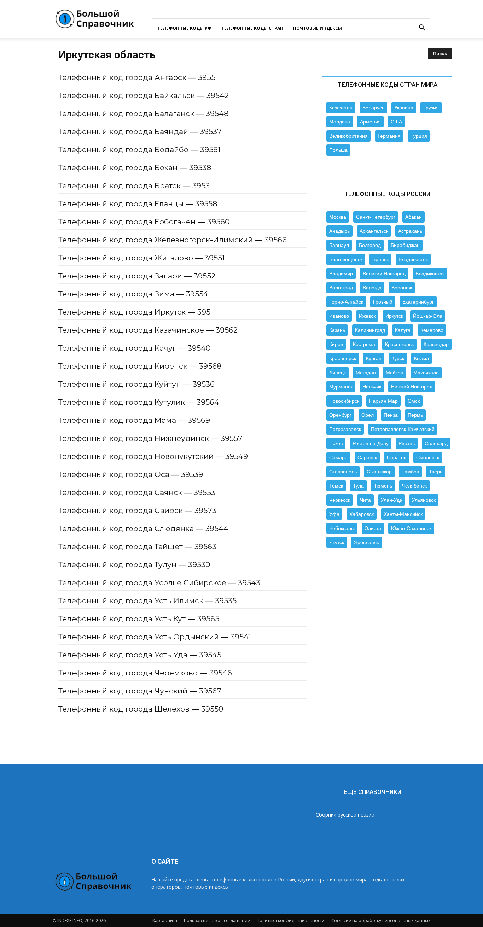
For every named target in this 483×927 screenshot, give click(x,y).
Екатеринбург (418, 302)
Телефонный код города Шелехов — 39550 (140, 708)
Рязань (406, 443)
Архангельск (374, 231)
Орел (367, 415)
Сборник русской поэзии (345, 814)
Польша (338, 150)
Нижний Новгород (411, 387)
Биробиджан (405, 245)
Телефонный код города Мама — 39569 (134, 420)
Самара (338, 457)
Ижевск (367, 316)
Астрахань (410, 231)
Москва (337, 217)
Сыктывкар (379, 471)
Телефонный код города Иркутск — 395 (134, 311)
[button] (421, 28)
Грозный (382, 302)
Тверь (435, 471)
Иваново (339, 316)
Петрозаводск (345, 429)
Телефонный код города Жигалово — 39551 (141, 257)
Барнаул (339, 245)
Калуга (403, 330)
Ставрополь (343, 471)
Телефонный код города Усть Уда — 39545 (139, 654)
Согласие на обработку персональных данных (380, 920)
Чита (365, 500)
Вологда (372, 287)
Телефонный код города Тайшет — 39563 (137, 546)
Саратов (396, 457)
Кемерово (431, 330)
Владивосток (413, 259)
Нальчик (371, 387)
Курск (397, 358)
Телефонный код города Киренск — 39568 (140, 366)
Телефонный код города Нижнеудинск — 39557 (150, 438)
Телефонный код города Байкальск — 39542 (143, 95)
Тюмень (383, 486)
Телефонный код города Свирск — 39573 (137, 510)
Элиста (373, 528)
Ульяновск (424, 500)
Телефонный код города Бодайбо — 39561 (139, 149)
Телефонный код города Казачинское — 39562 (148, 330)
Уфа (334, 514)
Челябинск (414, 486)
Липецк (337, 372)
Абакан (413, 217)
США (396, 122)
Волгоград (341, 287)
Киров (336, 344)
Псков (336, 443)
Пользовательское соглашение (217, 920)
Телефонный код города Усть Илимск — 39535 (147, 600)
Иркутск (394, 316)
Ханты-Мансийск (403, 514)
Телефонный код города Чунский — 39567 (139, 690)
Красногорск (399, 344)
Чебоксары (342, 528)
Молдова (339, 122)
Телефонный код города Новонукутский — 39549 (153, 456)
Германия (389, 136)
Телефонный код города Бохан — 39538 (134, 167)
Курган (374, 358)
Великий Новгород (384, 273)
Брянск (380, 259)
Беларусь (373, 107)
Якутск (336, 542)
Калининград (370, 330)
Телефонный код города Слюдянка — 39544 (143, 528)
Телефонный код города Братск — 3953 (134, 185)
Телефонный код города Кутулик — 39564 (138, 402)
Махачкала (426, 372)
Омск (414, 401)
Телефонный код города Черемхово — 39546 (145, 672)
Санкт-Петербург (375, 217)
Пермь (415, 415)
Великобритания (348, 136)
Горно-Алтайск (346, 302)
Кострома (364, 344)
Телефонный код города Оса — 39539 (130, 474)
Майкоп (394, 372)
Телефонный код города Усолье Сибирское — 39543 (159, 582)
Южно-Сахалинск (411, 528)
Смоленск (427, 457)
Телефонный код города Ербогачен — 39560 (144, 221)
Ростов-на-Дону (371, 443)
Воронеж (401, 287)
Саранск (367, 457)
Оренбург (340, 415)
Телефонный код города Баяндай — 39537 (140, 131)
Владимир (341, 273)
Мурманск (341, 387)
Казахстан (341, 107)
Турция (419, 136)
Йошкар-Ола (427, 316)
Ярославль (366, 542)
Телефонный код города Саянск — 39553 (136, 492)
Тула (358, 486)
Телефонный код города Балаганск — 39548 (143, 113)
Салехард (436, 443)
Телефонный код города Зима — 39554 (133, 293)
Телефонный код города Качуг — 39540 (134, 348)
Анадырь (339, 231)
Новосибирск (344, 401)
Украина (403, 107)
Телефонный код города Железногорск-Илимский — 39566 (172, 239)
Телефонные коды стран (252, 28)
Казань (337, 330)
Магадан (366, 372)
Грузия (431, 107)
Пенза (391, 415)
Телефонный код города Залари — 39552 (136, 275)
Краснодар (436, 344)
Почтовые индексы (317, 28)
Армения (370, 122)
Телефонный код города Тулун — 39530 (134, 564)
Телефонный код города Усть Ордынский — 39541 (154, 636)
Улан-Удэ (391, 500)
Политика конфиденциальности (291, 920)
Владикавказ (429, 273)
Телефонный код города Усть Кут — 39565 (138, 618)
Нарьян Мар (383, 401)
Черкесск (339, 500)
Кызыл (421, 358)
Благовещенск (345, 259)
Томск (336, 486)
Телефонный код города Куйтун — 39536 (136, 384)
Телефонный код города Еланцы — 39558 (137, 203)
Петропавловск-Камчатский (403, 429)
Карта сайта (164, 920)
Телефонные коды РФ (184, 28)
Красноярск (342, 358)
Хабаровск (361, 514)
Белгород (370, 245)
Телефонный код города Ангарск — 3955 (136, 77)
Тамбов (410, 471)
